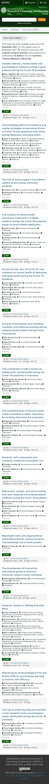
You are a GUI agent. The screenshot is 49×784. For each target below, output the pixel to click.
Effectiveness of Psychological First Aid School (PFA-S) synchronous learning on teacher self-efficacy (24, 676)
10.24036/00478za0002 (19, 448)
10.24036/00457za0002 (19, 401)
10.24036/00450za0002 (19, 558)
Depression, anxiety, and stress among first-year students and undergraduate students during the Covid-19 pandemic (24, 494)
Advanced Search (24, 23)
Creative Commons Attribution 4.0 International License (24, 776)
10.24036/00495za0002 (19, 596)
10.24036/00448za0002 (19, 700)
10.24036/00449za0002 (19, 745)
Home (4, 30)
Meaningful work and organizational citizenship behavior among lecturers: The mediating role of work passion (23, 539)
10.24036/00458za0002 (19, 481)
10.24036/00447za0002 (19, 663)
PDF (7, 111)
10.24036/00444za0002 (19, 205)
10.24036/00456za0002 (19, 314)
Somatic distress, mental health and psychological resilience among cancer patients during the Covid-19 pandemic (24, 67)
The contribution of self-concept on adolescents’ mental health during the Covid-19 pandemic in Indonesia (23, 372)
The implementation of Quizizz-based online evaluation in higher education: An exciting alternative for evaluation (23, 414)
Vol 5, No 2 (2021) (30, 30)
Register (32, 3)
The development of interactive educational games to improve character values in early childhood (22, 571)
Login (44, 3)
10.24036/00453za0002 (19, 526)
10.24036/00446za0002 (19, 170)
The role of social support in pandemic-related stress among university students (24, 182)
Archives (15, 30)
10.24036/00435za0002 (19, 115)
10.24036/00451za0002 (19, 359)
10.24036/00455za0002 (19, 259)
